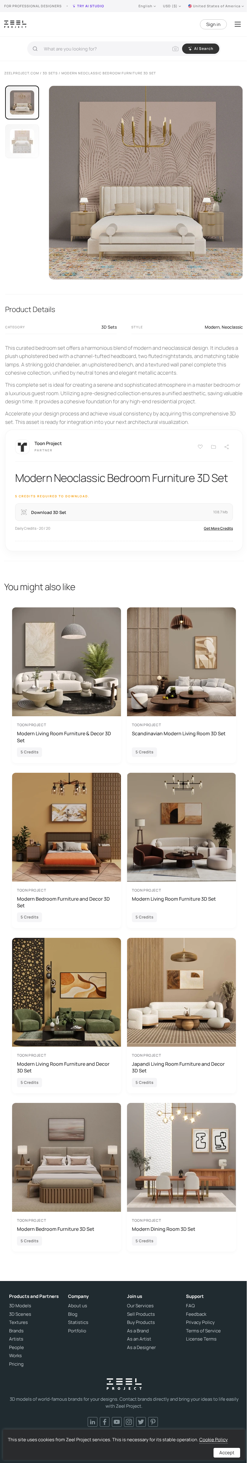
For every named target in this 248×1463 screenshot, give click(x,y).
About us (77, 1306)
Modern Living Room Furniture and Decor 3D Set (63, 1067)
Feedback (196, 1314)
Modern (212, 327)
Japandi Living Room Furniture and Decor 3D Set (178, 1067)
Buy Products (141, 1322)
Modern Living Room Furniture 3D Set (174, 899)
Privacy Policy (200, 1322)
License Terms (201, 1339)
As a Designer (141, 1347)
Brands (16, 1331)
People (16, 1347)
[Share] (227, 447)
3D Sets (109, 327)
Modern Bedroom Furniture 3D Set (55, 1229)
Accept (226, 1452)
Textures (18, 1322)
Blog (72, 1314)
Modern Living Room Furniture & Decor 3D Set (64, 736)
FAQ (190, 1306)
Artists (16, 1339)
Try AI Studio (90, 6)
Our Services (140, 1306)
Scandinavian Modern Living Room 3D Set (179, 733)
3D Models (20, 1306)
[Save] (200, 447)
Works (15, 1356)
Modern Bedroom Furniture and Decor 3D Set (63, 902)
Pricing (16, 1364)
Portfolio (77, 1331)
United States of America (216, 6)
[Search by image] (175, 48)
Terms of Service (203, 1331)
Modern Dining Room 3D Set (163, 1229)
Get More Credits (218, 528)
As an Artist (139, 1339)
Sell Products (141, 1314)
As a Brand (138, 1331)
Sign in (213, 24)
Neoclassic (232, 327)
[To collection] (213, 447)
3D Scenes (20, 1314)
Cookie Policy (213, 1439)
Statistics (78, 1322)
